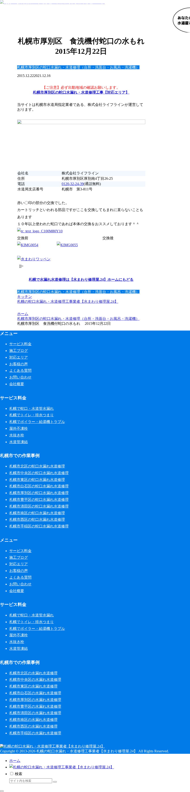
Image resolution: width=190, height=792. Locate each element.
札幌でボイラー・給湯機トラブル (37, 422)
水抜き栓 (16, 435)
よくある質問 (20, 370)
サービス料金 (20, 344)
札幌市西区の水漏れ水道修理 (33, 726)
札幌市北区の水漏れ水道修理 (33, 673)
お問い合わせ (20, 377)
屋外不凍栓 (18, 428)
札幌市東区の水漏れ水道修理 (33, 686)
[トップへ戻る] (2, 791)
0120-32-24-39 (73, 184)
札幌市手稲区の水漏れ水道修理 (35, 733)
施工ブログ (18, 351)
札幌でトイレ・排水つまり (31, 415)
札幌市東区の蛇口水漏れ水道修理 (37, 480)
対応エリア (18, 357)
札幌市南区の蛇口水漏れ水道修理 (37, 513)
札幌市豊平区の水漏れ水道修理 (35, 706)
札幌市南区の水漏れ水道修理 (33, 720)
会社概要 (16, 384)
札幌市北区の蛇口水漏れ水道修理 (37, 466)
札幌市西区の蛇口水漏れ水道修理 (37, 519)
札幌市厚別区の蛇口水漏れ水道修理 (39, 493)
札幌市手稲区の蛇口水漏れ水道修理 (39, 526)
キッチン (24, 297)
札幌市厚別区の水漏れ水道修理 (35, 700)
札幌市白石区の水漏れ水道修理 (35, 693)
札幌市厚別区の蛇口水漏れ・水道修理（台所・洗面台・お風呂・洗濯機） (78, 292)
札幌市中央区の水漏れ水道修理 (35, 680)
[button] (55, 782)
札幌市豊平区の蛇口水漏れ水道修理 (39, 500)
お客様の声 (18, 364)
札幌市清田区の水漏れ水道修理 (35, 713)
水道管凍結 (18, 442)
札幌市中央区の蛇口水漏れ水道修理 (39, 473)
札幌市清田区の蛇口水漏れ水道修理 (39, 506)
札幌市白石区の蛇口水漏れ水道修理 (39, 486)
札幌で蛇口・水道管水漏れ (31, 408)
